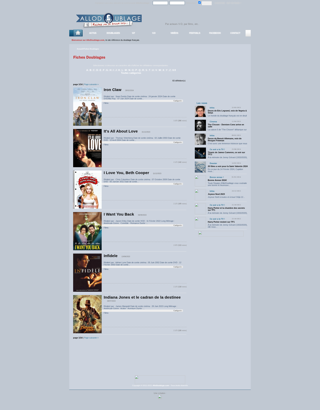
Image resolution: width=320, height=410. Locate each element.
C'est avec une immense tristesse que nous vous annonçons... (227, 144)
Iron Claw (112, 89)
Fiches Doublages (91, 49)
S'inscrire (220, 3)
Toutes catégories (131, 73)
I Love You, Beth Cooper (126, 173)
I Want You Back (119, 214)
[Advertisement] (221, 77)
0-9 (174, 70)
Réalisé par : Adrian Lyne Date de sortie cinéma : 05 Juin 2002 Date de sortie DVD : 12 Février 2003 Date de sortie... (143, 264)
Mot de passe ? (234, 3)
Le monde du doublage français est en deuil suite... (227, 117)
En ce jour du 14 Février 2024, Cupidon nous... (225, 170)
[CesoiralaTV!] (217, 149)
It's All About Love (121, 131)
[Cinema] (213, 121)
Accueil (80, 49)
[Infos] (212, 108)
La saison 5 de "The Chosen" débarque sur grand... (227, 130)
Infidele (111, 256)
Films (106, 103)
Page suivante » (91, 84)
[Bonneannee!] (217, 177)
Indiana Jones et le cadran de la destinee (142, 297)
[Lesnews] (202, 103)
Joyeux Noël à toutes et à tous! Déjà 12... (226, 197)
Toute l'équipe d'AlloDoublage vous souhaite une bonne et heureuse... (227, 184)
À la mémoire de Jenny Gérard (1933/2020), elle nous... (227, 158)
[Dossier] (213, 163)
